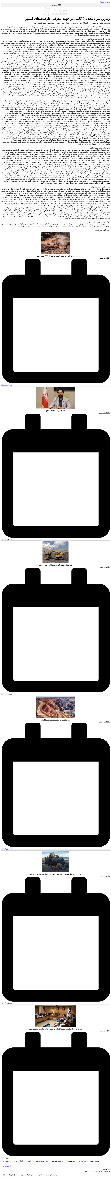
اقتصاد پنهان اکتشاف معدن (55, 411)
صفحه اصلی (94, 1161)
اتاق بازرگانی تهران (9, 1174)
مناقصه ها (71, 1161)
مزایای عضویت (57, 1161)
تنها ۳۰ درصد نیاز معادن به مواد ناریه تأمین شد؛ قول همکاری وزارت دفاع (55, 874)
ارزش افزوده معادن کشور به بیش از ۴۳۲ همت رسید (55, 256)
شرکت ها (82, 1161)
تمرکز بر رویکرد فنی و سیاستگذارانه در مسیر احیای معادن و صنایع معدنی (55, 1029)
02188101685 (105, 1169)
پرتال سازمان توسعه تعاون (47, 1174)
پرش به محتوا (105, 2)
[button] (55, 5)
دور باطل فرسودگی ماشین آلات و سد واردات (55, 565)
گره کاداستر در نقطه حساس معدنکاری (55, 720)
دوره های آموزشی (41, 1161)
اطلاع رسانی (18, 1161)
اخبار (29, 1161)
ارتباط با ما (7, 1166)
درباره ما (6, 1161)
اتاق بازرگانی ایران (27, 1174)
